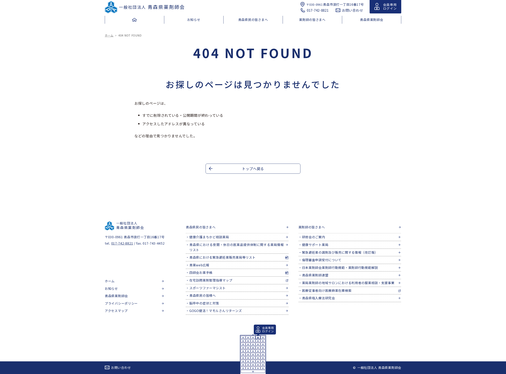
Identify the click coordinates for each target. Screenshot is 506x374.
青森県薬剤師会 (152, 6)
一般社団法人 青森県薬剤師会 (379, 367)
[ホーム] (134, 21)
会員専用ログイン (390, 6)
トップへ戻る (253, 168)
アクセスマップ (116, 310)
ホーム (109, 35)
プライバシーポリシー (121, 303)
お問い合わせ (352, 10)
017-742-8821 (318, 10)
